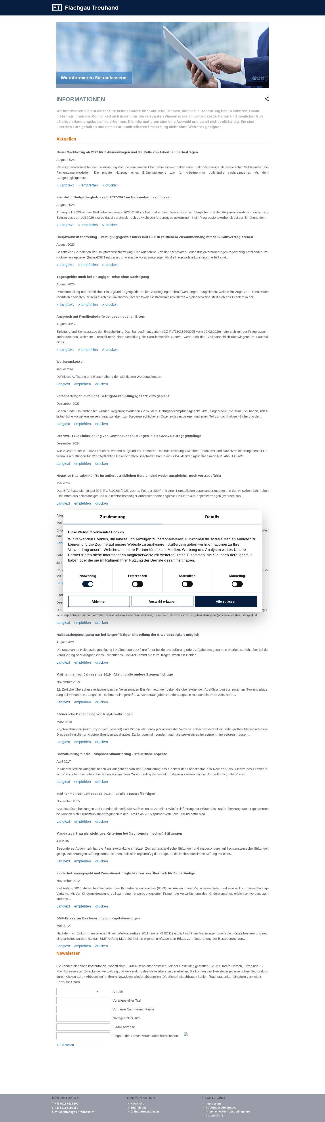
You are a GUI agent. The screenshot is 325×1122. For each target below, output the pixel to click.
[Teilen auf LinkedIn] (256, 99)
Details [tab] (212, 516)
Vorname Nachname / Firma (133, 1009)
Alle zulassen (226, 601)
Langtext (67, 185)
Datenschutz (214, 1115)
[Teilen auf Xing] (265, 99)
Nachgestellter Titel (126, 1018)
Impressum (213, 1103)
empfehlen (90, 185)
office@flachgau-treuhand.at (74, 1112)
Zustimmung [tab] (113, 516)
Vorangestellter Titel (127, 1000)
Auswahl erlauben (162, 601)
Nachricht (137, 1103)
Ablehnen (99, 601)
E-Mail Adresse (124, 1027)
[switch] (137, 584)
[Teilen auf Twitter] (245, 99)
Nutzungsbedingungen (221, 1107)
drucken (111, 185)
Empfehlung (138, 1107)
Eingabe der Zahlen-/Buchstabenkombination (145, 1036)
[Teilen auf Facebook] (234, 99)
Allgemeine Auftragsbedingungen (228, 1111)
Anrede (118, 991)
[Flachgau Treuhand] (85, 7)
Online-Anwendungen (144, 1111)
